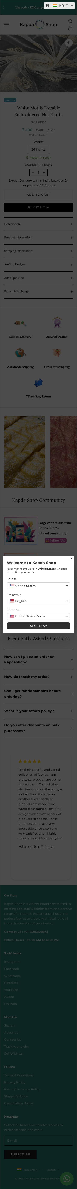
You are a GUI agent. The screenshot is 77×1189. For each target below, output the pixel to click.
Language (14, 594)
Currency (13, 609)
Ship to (12, 578)
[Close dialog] (71, 558)
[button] (59, 5)
